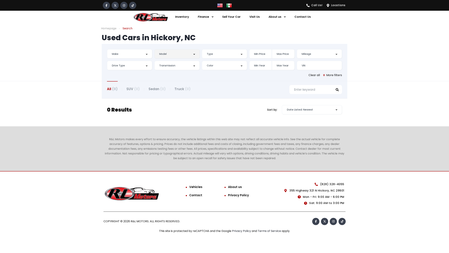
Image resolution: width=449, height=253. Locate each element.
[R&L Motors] (151, 17)
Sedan (157, 89)
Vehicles (195, 187)
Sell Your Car (231, 17)
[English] (220, 5)
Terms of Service (270, 231)
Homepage (108, 28)
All (112, 89)
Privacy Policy (238, 195)
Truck (183, 89)
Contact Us (302, 17)
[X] (115, 5)
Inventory (182, 17)
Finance (203, 17)
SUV (133, 89)
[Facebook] (106, 5)
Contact (195, 195)
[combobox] (129, 54)
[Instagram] (124, 5)
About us (275, 17)
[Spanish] (229, 5)
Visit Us (254, 17)
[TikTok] (132, 5)
